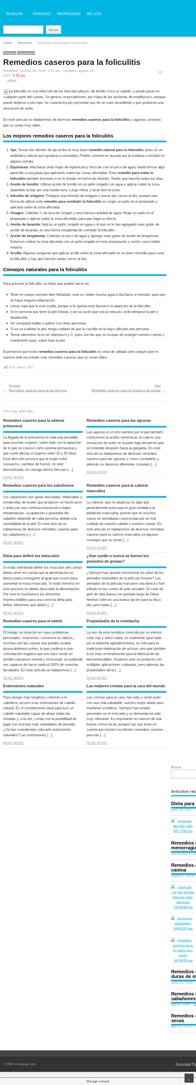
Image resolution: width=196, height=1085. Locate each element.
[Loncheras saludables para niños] (183, 923)
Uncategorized (26, 53)
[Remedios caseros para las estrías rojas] (183, 897)
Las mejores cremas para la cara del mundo (126, 686)
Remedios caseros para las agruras (119, 420)
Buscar (53, 30)
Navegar (14, 13)
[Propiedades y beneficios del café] (183, 826)
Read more (13, 477)
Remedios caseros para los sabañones (38, 485)
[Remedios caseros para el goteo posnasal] (183, 950)
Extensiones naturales (23, 686)
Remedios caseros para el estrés (32, 621)
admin (11, 80)
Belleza (94, 13)
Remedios (41, 13)
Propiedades (69, 13)
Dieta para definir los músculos (31, 556)
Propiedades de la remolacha (113, 621)
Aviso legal (183, 1064)
